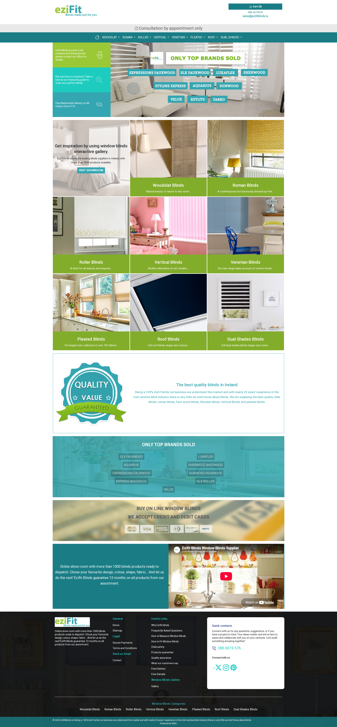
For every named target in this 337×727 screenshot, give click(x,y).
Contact (117, 660)
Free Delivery (158, 668)
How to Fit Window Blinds (165, 641)
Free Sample (158, 674)
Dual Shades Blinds (245, 709)
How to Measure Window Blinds (168, 636)
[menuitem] (97, 37)
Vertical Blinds (155, 709)
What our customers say (164, 663)
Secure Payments (123, 642)
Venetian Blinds (177, 709)
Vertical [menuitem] (160, 37)
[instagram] (226, 667)
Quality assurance (161, 657)
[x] (218, 667)
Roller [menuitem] (143, 37)
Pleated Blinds (201, 709)
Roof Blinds (222, 709)
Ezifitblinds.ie (66, 720)
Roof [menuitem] (212, 37)
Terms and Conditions (125, 648)
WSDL (174, 723)
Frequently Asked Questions (166, 630)
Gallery (155, 686)
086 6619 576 (229, 648)
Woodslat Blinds (90, 709)
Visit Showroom (91, 170)
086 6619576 (255, 12)
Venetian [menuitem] (179, 37)
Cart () (257, 6)
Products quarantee (162, 652)
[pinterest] (233, 667)
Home (116, 625)
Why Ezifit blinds (160, 625)
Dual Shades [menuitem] (230, 37)
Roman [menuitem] (128, 37)
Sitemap (117, 630)
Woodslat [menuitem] (110, 37)
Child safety (157, 647)
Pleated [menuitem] (196, 37)
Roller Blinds (133, 709)
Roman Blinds (112, 709)
